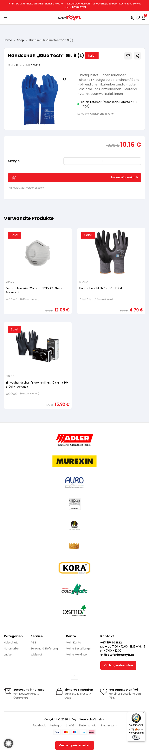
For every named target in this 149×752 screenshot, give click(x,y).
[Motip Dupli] (74, 589)
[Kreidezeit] (75, 504)
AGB (33, 642)
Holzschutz (11, 642)
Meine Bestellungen (79, 648)
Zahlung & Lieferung (44, 648)
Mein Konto (73, 642)
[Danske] (74, 546)
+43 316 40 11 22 (111, 642)
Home (8, 40)
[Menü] (142, 713)
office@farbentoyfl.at (117, 655)
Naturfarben (12, 648)
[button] (65, 79)
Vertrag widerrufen (118, 665)
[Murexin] (74, 461)
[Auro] (74, 482)
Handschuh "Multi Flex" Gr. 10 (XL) (101, 288)
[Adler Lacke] (74, 440)
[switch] (136, 737)
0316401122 (79, 7)
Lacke (8, 654)
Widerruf (36, 654)
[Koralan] (74, 568)
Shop (20, 40)
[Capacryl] (74, 525)
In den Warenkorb (124, 177)
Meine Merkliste (76, 654)
